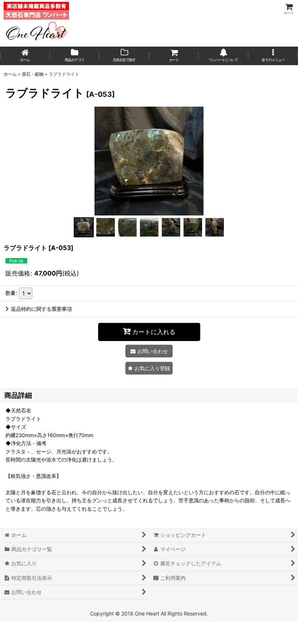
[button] (273, 56)
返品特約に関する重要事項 (41, 309)
